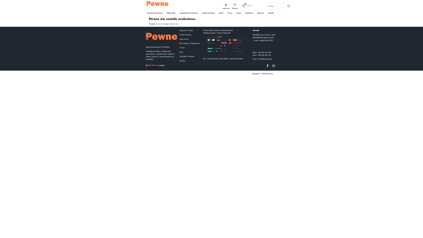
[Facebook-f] (267, 65)
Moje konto (226, 8)
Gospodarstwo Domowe (189, 13)
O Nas (182, 47)
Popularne (249, 13)
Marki (221, 13)
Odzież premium (208, 13)
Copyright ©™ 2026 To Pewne (262, 74)
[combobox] (275, 6)
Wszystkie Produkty (187, 56)
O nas (230, 13)
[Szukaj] (289, 6)
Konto (239, 13)
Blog (181, 52)
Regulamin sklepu (186, 30)
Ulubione (235, 8)
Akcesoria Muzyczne (154, 13)
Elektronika (171, 13)
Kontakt (271, 13)
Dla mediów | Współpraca (190, 43)
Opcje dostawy (185, 34)
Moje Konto (184, 39)
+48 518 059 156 (264, 55)
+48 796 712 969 (264, 52)
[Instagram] (273, 65)
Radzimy (260, 13)
